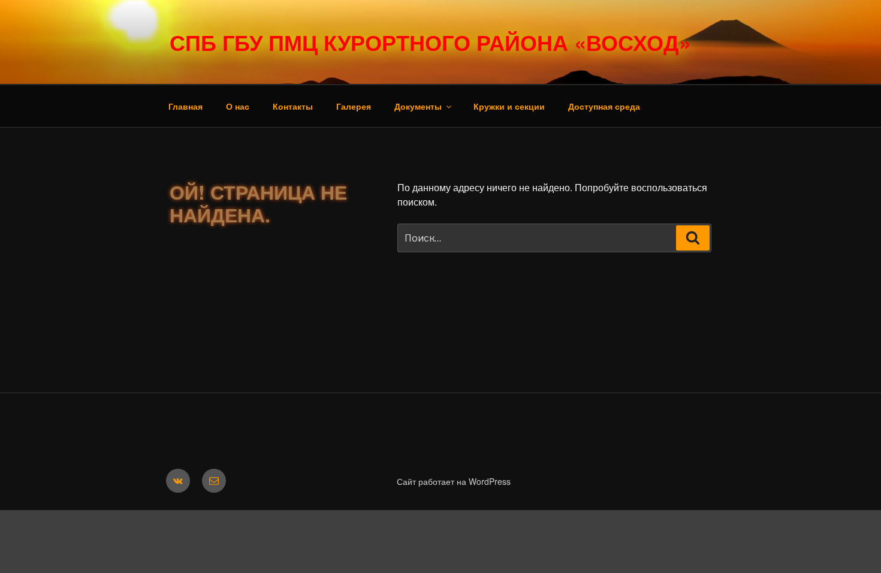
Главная (185, 106)
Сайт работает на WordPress (454, 481)
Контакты (293, 106)
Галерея (353, 106)
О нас (237, 106)
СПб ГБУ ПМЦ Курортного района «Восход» (430, 42)
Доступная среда (604, 106)
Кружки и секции (509, 106)
